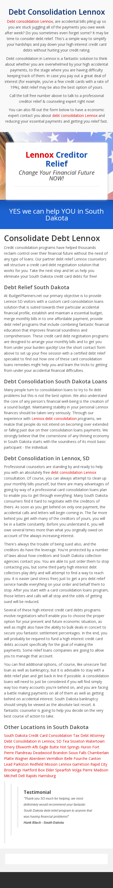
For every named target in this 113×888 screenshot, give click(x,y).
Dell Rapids (27, 775)
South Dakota (16, 735)
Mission (51, 764)
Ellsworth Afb (27, 746)
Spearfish (63, 769)
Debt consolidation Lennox (30, 21)
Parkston (21, 764)
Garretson (80, 764)
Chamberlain (98, 752)
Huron (86, 746)
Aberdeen (37, 758)
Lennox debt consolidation (54, 418)
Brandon (60, 752)
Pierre (88, 769)
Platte (9, 758)
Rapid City (98, 764)
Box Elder (46, 769)
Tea (66, 741)
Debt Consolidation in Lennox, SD (32, 741)
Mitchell (10, 775)
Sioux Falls (77, 752)
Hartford (29, 769)
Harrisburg (47, 775)
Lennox (65, 764)
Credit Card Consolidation (50, 735)
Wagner (21, 758)
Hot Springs (70, 746)
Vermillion (55, 758)
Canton (95, 758)
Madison (101, 769)
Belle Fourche (76, 758)
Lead (8, 764)
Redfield (36, 764)
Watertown (95, 741)
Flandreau (23, 752)
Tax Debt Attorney (89, 735)
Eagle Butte (49, 746)
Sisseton (77, 741)
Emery (9, 746)
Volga (76, 769)
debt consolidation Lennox (74, 115)
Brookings (12, 769)
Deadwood (42, 752)
